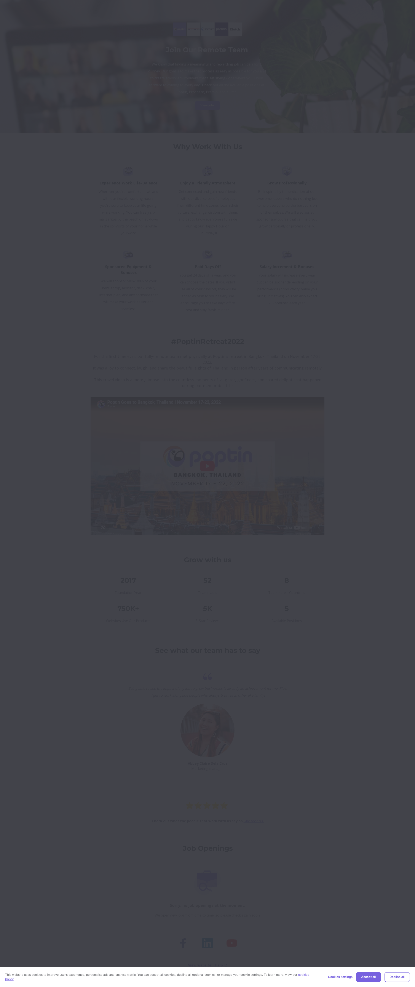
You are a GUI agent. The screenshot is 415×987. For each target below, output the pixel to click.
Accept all (368, 977)
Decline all (397, 977)
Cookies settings (340, 977)
